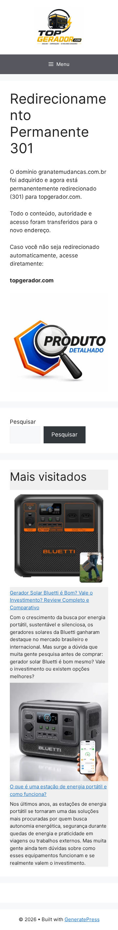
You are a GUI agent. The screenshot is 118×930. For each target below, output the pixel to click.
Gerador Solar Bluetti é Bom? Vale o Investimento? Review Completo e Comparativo (51, 600)
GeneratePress (82, 919)
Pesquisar (23, 421)
